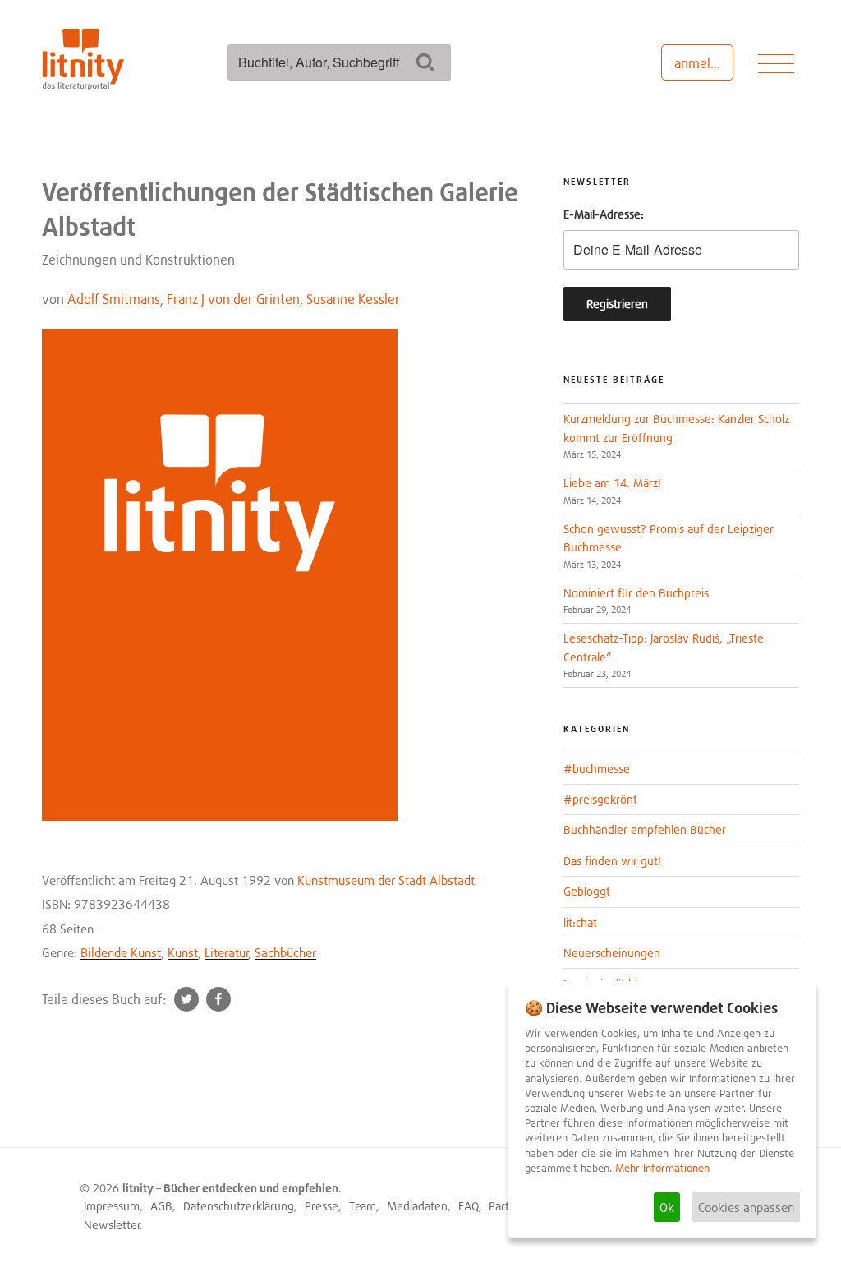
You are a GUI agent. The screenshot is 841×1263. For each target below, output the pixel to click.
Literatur (227, 952)
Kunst (183, 952)
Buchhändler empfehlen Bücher (644, 830)
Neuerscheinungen (611, 953)
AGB (161, 1206)
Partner (507, 1206)
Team (362, 1206)
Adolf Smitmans (113, 299)
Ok (666, 1207)
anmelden (703, 63)
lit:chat (580, 922)
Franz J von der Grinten (233, 299)
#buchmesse (596, 769)
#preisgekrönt (600, 799)
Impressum (112, 1206)
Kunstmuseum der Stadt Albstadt (386, 880)
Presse (321, 1206)
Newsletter (112, 1225)
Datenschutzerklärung (238, 1206)
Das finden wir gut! (612, 861)
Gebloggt (586, 891)
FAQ (468, 1206)
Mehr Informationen (662, 1168)
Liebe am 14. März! (612, 483)
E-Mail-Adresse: (603, 214)
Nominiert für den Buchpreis (636, 593)
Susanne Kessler (353, 299)
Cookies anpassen (746, 1207)
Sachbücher (285, 952)
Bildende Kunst (120, 952)
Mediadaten (417, 1206)
